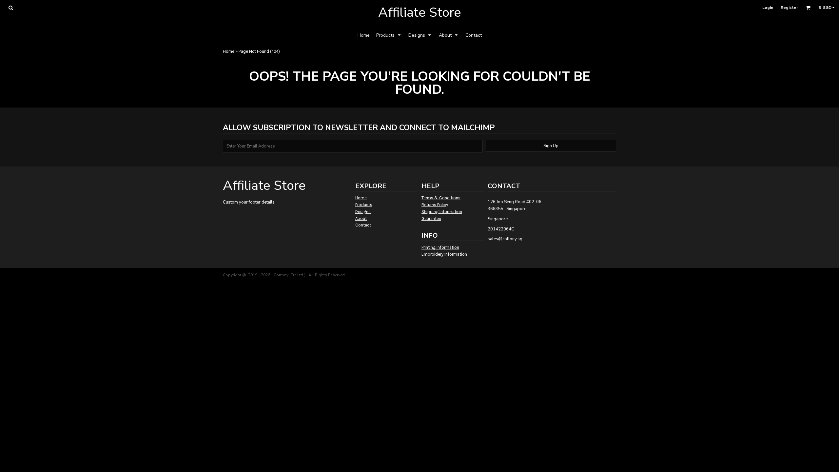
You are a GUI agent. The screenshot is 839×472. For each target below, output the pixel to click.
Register (789, 7)
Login (767, 7)
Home (228, 51)
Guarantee (431, 218)
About (361, 218)
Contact (363, 225)
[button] (10, 7)
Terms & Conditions (440, 197)
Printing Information (440, 247)
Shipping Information (441, 211)
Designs (363, 211)
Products (363, 204)
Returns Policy (434, 204)
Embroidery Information (444, 254)
